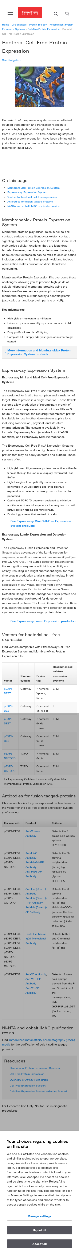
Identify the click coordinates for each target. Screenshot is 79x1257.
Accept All (39, 1244)
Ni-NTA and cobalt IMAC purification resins (33, 206)
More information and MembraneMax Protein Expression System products (39, 352)
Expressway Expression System (27, 192)
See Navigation (11, 60)
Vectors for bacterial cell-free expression (32, 197)
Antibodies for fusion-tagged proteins (30, 201)
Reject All (39, 1230)
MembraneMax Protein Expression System (33, 187)
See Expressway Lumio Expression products (42, 621)
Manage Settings (39, 1216)
